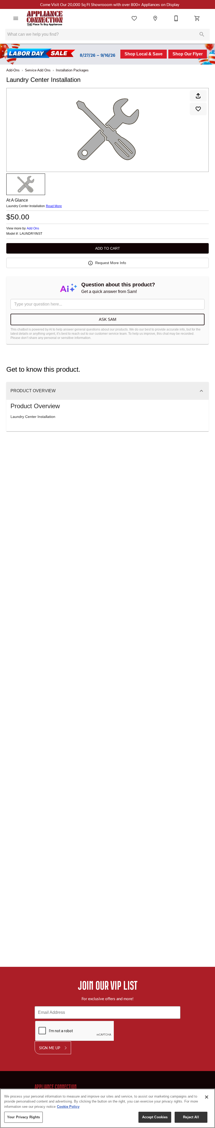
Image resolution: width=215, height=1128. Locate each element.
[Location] (155, 18)
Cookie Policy (68, 1107)
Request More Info (110, 263)
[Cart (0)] (197, 18)
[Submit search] (202, 34)
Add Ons (33, 228)
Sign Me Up (49, 1047)
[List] (134, 18)
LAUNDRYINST (31, 233)
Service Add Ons (38, 70)
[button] (15, 18)
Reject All (191, 1117)
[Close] (206, 1097)
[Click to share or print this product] (198, 96)
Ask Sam (107, 319)
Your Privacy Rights (23, 1117)
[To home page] (44, 18)
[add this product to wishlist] (198, 109)
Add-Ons (13, 70)
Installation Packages (72, 70)
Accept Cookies (155, 1117)
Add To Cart (107, 248)
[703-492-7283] (176, 18)
